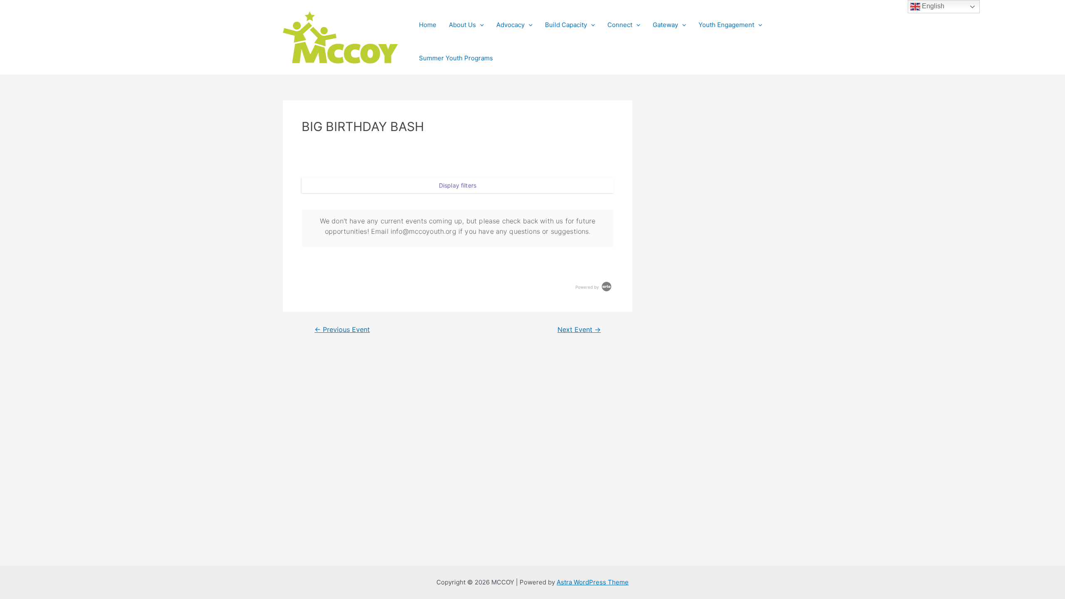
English (932, 6)
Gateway (665, 25)
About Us (462, 25)
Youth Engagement (726, 25)
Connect (619, 25)
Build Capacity (566, 25)
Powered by (587, 287)
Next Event (579, 330)
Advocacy (510, 25)
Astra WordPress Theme (593, 582)
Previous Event (342, 330)
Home (427, 25)
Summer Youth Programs (456, 58)
